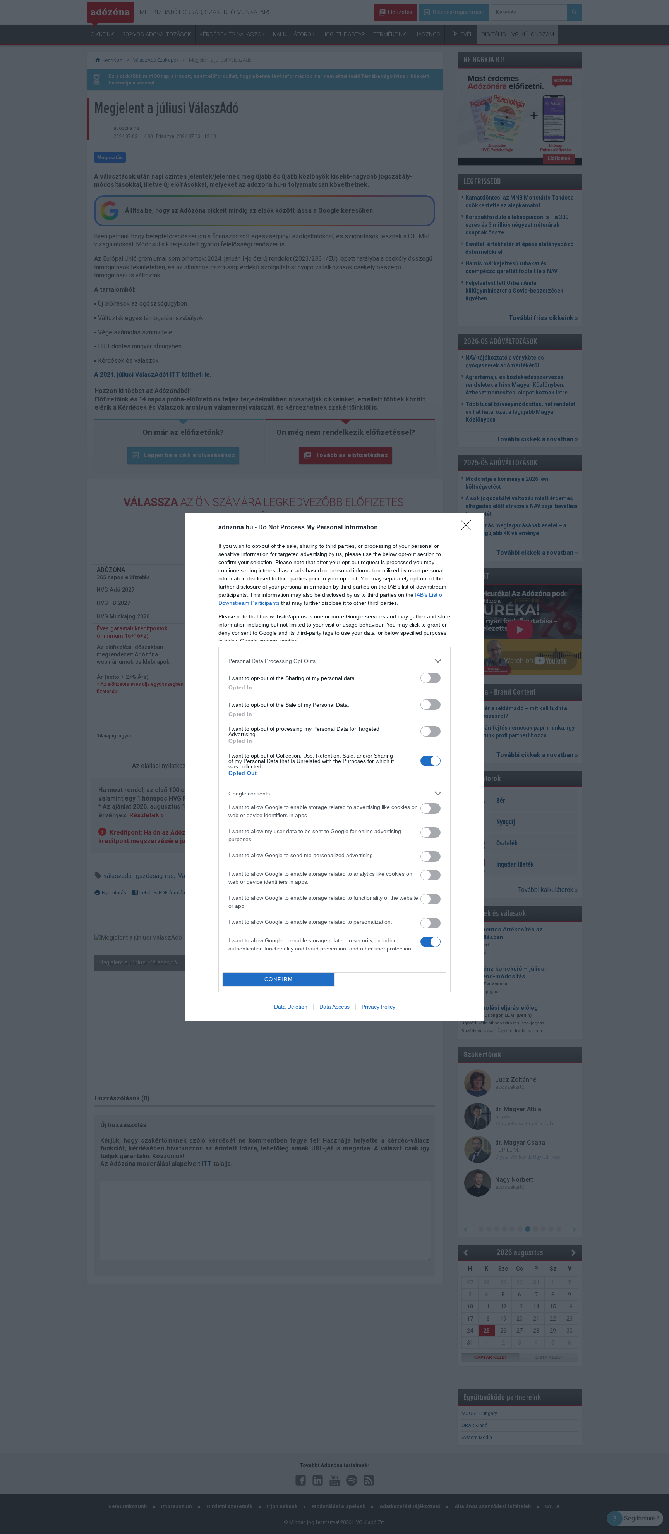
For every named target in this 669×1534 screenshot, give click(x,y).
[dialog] (334, 767)
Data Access (334, 1007)
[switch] (430, 678)
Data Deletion (290, 1007)
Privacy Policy (378, 1007)
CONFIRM (278, 979)
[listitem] (334, 661)
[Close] (468, 527)
